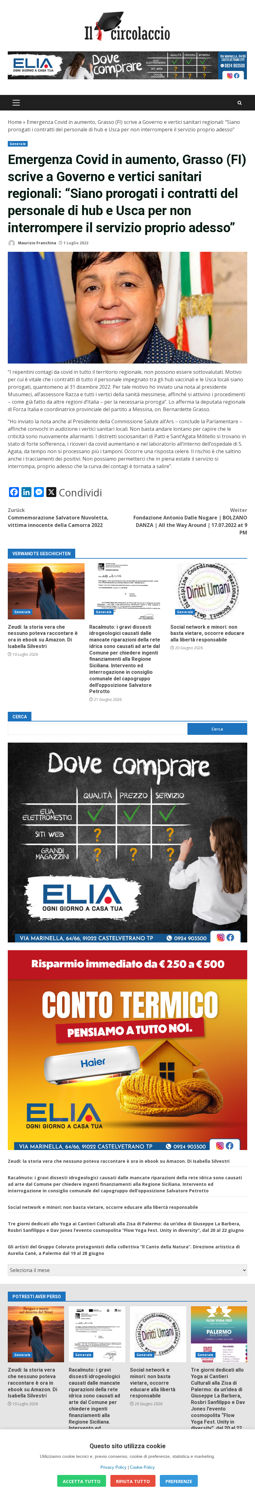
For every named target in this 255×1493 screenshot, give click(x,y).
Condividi (80, 493)
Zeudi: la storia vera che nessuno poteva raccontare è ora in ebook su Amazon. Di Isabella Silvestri (46, 591)
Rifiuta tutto (133, 1481)
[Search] (240, 103)
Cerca (19, 716)
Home (15, 122)
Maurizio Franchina (36, 243)
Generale (18, 144)
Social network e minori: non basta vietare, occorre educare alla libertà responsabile (208, 591)
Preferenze (178, 1481)
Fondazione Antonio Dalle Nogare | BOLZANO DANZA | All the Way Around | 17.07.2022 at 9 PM (190, 521)
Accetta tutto (81, 1481)
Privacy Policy (113, 1467)
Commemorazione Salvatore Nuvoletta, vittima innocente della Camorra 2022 (58, 517)
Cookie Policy (142, 1467)
